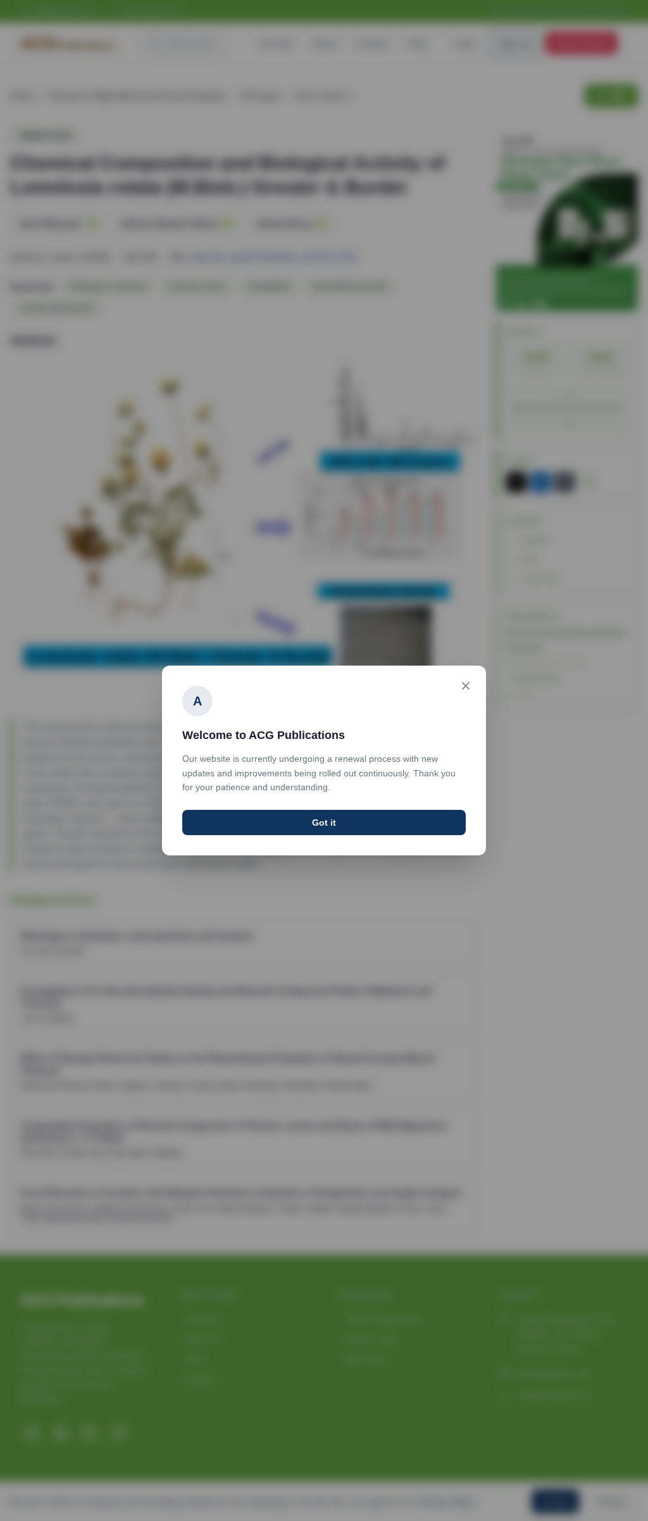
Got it (324, 822)
